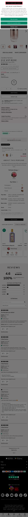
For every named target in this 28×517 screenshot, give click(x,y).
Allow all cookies (14, 19)
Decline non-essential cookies (14, 23)
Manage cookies (14, 26)
